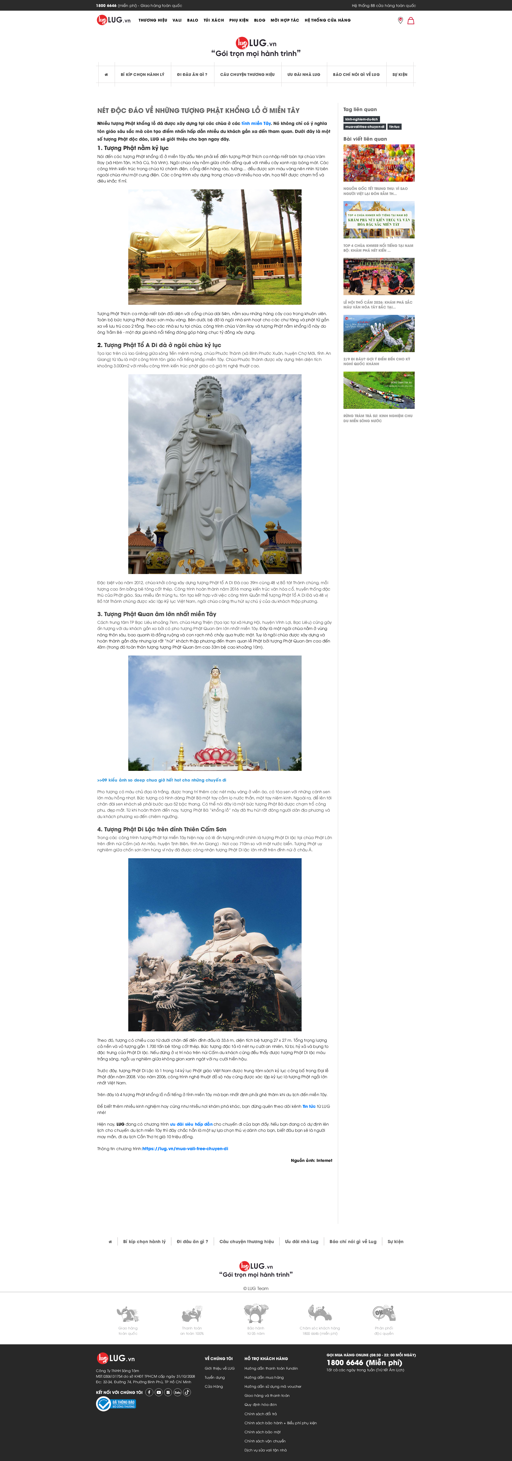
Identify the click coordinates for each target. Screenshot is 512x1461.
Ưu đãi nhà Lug (303, 74)
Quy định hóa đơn (261, 1404)
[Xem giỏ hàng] (411, 20)
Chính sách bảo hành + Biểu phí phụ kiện (281, 1422)
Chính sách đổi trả (261, 1413)
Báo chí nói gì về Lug (356, 74)
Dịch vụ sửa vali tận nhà (266, 1449)
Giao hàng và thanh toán (267, 1395)
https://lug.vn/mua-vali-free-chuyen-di (185, 1148)
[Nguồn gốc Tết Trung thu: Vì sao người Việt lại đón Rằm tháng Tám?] (379, 164)
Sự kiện (400, 74)
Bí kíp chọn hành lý (142, 74)
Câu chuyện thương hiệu (247, 74)
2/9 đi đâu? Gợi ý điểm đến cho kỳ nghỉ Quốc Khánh (376, 361)
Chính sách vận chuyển (265, 1440)
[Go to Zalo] (178, 1392)
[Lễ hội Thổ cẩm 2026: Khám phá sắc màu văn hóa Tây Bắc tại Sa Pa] (379, 278)
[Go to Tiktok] (187, 1392)
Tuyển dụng (215, 1377)
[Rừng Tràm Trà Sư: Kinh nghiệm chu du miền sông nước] (379, 392)
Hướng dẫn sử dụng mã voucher (273, 1386)
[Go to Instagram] (168, 1392)
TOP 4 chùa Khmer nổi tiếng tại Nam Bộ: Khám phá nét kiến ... (378, 247)
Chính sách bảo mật (263, 1431)
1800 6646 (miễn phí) (320, 1333)
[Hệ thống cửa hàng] (401, 20)
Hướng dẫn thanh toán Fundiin (271, 1368)
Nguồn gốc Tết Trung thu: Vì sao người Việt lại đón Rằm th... (375, 191)
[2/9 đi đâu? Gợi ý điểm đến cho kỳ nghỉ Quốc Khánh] (379, 335)
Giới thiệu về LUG (220, 1368)
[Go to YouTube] (159, 1392)
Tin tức (309, 1106)
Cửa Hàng (214, 1386)
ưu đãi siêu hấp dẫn (191, 1124)
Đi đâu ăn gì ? (192, 74)
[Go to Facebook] (149, 1392)
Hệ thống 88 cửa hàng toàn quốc (384, 5)
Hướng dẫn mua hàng (264, 1377)
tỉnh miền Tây (256, 123)
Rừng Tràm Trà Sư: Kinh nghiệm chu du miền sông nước (378, 418)
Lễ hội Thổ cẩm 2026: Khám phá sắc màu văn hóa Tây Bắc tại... (378, 304)
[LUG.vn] (113, 20)
